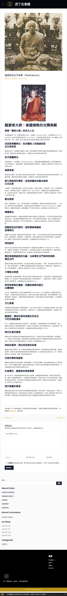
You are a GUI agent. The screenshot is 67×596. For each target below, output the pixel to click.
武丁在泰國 (22, 4)
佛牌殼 (50, 565)
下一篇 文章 (60, 418)
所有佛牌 (51, 560)
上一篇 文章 (6, 418)
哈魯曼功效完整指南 (8, 492)
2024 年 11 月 (6, 535)
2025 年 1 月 (6, 529)
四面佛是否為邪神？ (8, 496)
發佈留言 (7, 78)
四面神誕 (4, 500)
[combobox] (28, 483)
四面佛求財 (5, 508)
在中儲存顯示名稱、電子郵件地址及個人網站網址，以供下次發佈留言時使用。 (33, 463)
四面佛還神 (5, 504)
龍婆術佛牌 (12, 411)
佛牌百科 (14, 78)
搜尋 (3, 480)
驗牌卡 (50, 563)
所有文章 (51, 568)
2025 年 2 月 (6, 526)
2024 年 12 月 (6, 532)
